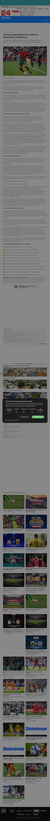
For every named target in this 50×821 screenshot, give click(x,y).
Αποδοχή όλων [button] (38, 416)
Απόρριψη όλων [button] (25, 416)
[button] (12, 420)
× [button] (45, 399)
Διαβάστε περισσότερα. (30, 406)
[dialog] (25, 410)
